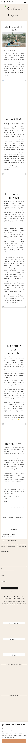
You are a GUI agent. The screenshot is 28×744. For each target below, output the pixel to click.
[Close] (26, 723)
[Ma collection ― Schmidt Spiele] (19, 512)
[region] (14, 733)
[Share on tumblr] (15, 534)
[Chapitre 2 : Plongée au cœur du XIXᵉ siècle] (8, 512)
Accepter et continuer (14, 741)
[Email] (12, 2)
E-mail (4, 575)
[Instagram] (1, 2)
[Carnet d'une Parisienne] (14, 12)
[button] (26, 2)
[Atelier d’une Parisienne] (14, 524)
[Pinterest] (4, 2)
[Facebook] (7, 2)
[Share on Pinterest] (13, 534)
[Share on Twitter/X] (11, 534)
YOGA (12, 536)
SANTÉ (5, 536)
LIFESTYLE (17, 23)
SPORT (9, 536)
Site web (4, 581)
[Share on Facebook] (9, 534)
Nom (2, 569)
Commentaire (5, 551)
